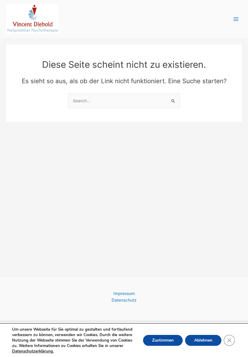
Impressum (124, 293)
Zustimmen (163, 340)
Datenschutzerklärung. (33, 351)
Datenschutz (124, 300)
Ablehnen (203, 340)
